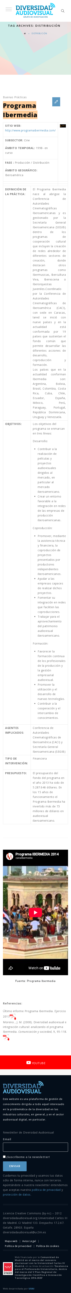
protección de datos (17, 1194)
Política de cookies (47, 1246)
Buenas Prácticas (15, 97)
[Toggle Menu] (9, 9)
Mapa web (11, 1241)
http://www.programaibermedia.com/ (30, 130)
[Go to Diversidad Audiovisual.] (25, 33)
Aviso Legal (29, 1241)
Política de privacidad (18, 1246)
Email (7, 1139)
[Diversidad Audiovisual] (35, 11)
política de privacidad (46, 1190)
